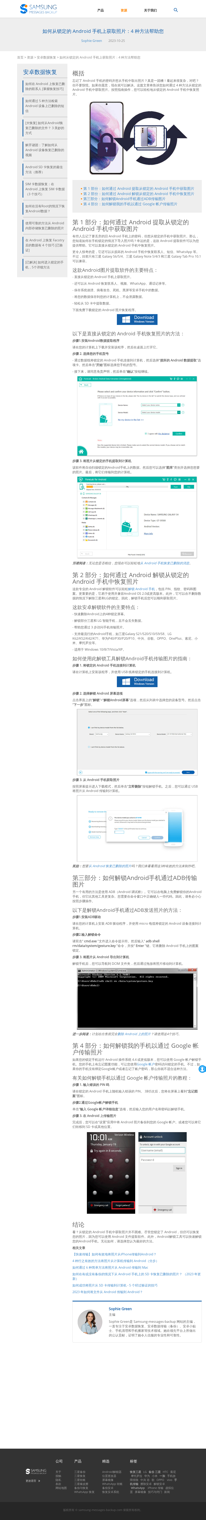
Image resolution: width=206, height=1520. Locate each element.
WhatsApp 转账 (112, 1484)
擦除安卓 (146, 1484)
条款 (58, 1484)
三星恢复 (79, 1476)
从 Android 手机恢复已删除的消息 (164, 563)
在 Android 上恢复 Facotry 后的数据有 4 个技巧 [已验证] (44, 245)
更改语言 (31, 1481)
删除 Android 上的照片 (134, 1034)
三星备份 (79, 1472)
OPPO (160, 1480)
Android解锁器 (112, 1472)
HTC (165, 1472)
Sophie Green (91, 40)
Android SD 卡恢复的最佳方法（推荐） (44, 169)
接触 (58, 1476)
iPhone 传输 (155, 1488)
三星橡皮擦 (81, 1484)
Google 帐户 (146, 1064)
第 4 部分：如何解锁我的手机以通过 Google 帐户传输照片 (130, 203)
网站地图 (61, 1488)
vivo (169, 1480)
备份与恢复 (81, 1488)
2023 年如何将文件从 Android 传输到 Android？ (107, 1292)
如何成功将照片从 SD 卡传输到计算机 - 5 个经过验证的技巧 (115, 1285)
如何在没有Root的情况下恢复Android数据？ (45, 208)
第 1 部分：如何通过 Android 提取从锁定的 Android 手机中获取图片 (138, 188)
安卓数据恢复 (46, 57)
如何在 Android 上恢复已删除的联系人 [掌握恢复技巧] (45, 86)
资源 (124, 10)
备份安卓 (107, 1488)
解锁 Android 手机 (141, 589)
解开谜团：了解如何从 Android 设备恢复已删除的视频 (44, 150)
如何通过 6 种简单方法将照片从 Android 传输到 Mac (110, 1267)
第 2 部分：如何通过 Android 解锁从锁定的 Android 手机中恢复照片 (138, 193)
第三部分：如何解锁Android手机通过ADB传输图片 (124, 198)
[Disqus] (137, 1397)
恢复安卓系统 (110, 1492)
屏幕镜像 (107, 1480)
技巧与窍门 (155, 1492)
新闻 (167, 1492)
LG (145, 1472)
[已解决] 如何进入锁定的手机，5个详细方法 (44, 264)
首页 (20, 57)
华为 (147, 1476)
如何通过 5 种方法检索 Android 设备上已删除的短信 (44, 106)
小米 (155, 1476)
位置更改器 (109, 1476)
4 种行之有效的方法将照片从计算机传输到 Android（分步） (115, 1261)
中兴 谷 (145, 1480)
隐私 (58, 1480)
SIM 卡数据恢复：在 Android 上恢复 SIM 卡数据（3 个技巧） (45, 189)
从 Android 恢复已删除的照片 (110, 866)
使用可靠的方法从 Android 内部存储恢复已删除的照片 (44, 225)
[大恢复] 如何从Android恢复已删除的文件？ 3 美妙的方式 (44, 128)
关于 (58, 1472)
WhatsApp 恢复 (84, 1492)
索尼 (173, 1472)
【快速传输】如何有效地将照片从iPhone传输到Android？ (114, 1254)
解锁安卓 (159, 1484)
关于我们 (150, 10)
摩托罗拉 (136, 1476)
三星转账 (79, 1480)
